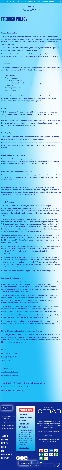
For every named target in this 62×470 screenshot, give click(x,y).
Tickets (4, 435)
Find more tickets (24, 447)
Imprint (52, 439)
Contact (5, 458)
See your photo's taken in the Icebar (48, 431)
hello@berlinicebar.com (9, 376)
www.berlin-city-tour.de (9, 372)
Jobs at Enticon (48, 435)
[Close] (60, 1)
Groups (4, 439)
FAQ (2, 450)
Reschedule (6, 454)
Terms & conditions (43, 439)
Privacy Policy (52, 441)
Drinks (4, 443)
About (4, 446)
